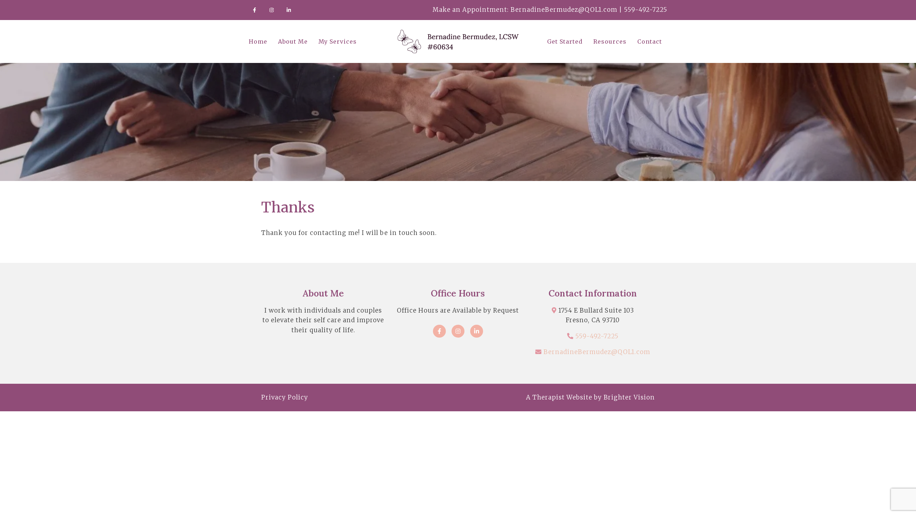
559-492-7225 (597, 336)
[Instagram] (271, 10)
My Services (337, 41)
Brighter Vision (629, 397)
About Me (293, 41)
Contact (649, 41)
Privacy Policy (284, 397)
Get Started (565, 41)
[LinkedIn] (288, 10)
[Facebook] (254, 10)
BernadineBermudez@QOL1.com (597, 352)
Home (258, 41)
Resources (610, 41)
